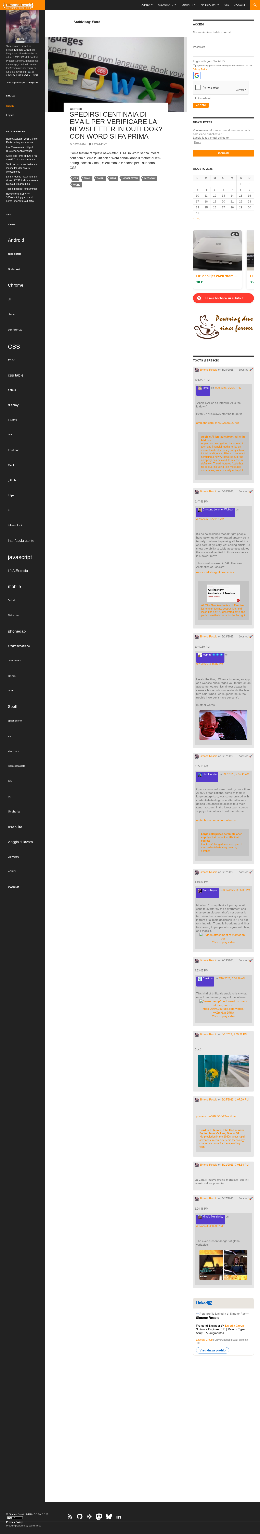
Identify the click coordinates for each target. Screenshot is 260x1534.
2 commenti (99, 144)
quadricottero (14, 660)
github (12, 480)
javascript (20, 557)
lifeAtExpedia (18, 571)
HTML (113, 178)
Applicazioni (208, 5)
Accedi (201, 105)
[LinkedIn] (119, 1517)
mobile (14, 586)
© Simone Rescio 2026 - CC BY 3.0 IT (27, 1514)
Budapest (14, 269)
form (10, 434)
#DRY (27, 75)
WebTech (76, 109)
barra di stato (14, 254)
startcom (13, 751)
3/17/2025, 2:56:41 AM (236, 774)
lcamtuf (207, 654)
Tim (10, 781)
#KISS (19, 75)
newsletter (130, 178)
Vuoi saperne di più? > (22, 82)
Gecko (12, 465)
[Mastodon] (99, 1517)
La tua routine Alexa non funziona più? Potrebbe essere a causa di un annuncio (22, 180)
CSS (226, 5)
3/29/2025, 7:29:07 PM (228, 387)
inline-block (15, 525)
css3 (11, 360)
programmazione (19, 645)
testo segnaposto (16, 766)
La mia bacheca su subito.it (224, 298)
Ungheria (14, 811)
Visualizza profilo (212, 1350)
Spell (12, 706)
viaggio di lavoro (20, 842)
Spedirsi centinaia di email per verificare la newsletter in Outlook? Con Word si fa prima (116, 125)
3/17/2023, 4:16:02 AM (209, 1225)
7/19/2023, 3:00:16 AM (232, 978)
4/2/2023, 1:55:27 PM (234, 1034)
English (10, 115)
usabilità (15, 827)
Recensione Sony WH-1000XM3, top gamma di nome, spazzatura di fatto (20, 197)
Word (76, 185)
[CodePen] (89, 1517)
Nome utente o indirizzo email (212, 32)
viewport (13, 856)
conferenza (15, 329)
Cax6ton (207, 978)
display (13, 405)
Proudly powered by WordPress (23, 1525)
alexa (11, 224)
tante (205, 387)
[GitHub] (79, 1517)
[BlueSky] (109, 1517)
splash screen (15, 720)
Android (16, 240)
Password (199, 46)
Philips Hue (13, 615)
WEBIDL (12, 871)
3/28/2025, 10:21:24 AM (210, 518)
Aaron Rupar (209, 890)
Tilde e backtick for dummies (21, 188)
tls (9, 796)
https (11, 495)
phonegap (17, 631)
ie (9, 510)
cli (9, 299)
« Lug (196, 218)
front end (14, 450)
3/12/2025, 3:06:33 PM (236, 890)
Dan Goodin (209, 774)
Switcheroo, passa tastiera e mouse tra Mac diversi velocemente (21, 168)
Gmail (100, 178)
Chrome (15, 285)
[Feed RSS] (70, 1517)
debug (12, 389)
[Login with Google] (196, 75)
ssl (9, 736)
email (87, 178)
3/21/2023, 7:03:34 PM (235, 1164)
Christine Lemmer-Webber (217, 509)
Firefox (12, 420)
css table (16, 375)
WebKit (13, 887)
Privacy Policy (200, 69)
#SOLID (10, 75)
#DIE (35, 75)
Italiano (145, 5)
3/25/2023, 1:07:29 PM (235, 1099)
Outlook (150, 178)
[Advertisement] (223, 1426)
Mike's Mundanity (212, 1216)
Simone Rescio (208, 369)
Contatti (187, 5)
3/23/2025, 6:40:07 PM (209, 664)
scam (10, 690)
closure (11, 314)
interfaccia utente (21, 541)
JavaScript (241, 5)
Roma (12, 676)
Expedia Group (234, 1325)
